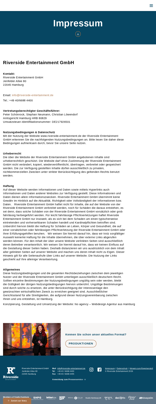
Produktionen (81, 343)
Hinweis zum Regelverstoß (141, 368)
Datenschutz (122, 368)
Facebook (99, 369)
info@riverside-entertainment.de (32, 95)
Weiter (78, 34)
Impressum (110, 368)
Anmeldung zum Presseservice (67, 379)
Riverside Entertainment (14, 5)
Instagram (91, 369)
